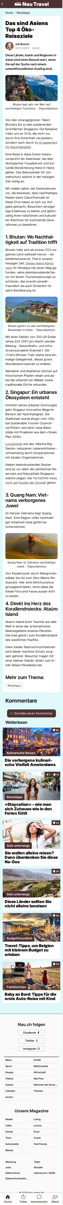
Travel (37, 1137)
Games (9, 1084)
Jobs (8, 1167)
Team (37, 1161)
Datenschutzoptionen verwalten (18, 1178)
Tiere (8, 1137)
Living (37, 1119)
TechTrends (40, 1144)
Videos (9, 1078)
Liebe (8, 1125)
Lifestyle (10, 1090)
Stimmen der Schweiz (46, 1084)
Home (9, 12)
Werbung (10, 1161)
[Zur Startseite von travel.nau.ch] (31, 4)
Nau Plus (39, 1078)
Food (36, 1131)
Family (9, 1131)
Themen (38, 1090)
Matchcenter (41, 1066)
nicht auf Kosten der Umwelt (25, 482)
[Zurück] (2, 4)
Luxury (38, 1125)
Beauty (9, 1150)
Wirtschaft (40, 1072)
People (9, 1072)
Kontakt (38, 1167)
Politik (37, 1060)
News (8, 1060)
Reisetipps (23, 12)
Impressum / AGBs (44, 1172)
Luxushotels (13, 444)
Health (9, 1119)
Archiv (9, 1097)
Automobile (12, 1144)
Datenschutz (12, 1172)
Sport (8, 1066)
